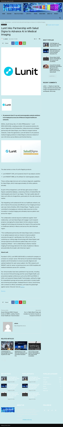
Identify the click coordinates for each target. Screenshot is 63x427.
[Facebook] (13, 43)
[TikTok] (52, 410)
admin (6, 39)
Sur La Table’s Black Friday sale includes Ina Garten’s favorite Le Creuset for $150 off (32, 313)
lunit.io (22, 287)
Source (3, 291)
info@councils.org (27, 419)
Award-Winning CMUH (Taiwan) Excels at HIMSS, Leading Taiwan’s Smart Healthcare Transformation (10, 313)
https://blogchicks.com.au (20, 325)
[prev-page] (2, 360)
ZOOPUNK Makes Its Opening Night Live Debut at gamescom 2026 (7, 353)
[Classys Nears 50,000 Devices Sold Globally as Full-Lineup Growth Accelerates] (34, 345)
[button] (60, 18)
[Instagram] (48, 410)
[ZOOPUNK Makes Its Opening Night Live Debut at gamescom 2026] (7, 345)
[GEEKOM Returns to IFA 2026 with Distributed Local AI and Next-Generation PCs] (21, 345)
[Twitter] (16, 43)
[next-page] (5, 360)
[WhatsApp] (24, 43)
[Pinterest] (20, 43)
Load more (52, 76)
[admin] (2, 39)
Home (2, 22)
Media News (8, 22)
